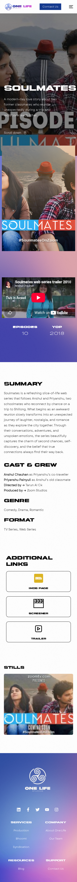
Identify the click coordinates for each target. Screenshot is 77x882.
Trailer (38, 638)
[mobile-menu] (69, 7)
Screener (38, 613)
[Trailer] (38, 629)
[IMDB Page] (38, 578)
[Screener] (38, 603)
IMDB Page (38, 588)
